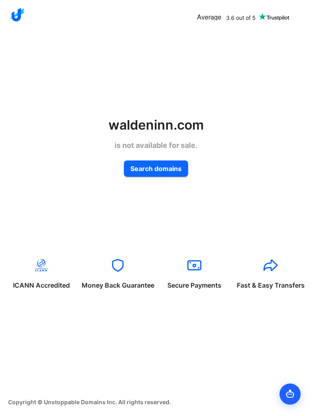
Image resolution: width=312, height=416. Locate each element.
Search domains (156, 169)
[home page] (16, 14)
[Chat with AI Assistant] (290, 394)
